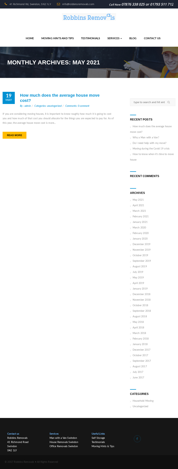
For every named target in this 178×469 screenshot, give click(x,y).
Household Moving (143, 401)
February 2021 (141, 216)
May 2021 (138, 200)
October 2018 (140, 305)
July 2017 (138, 372)
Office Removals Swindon (64, 446)
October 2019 (140, 255)
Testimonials (90, 38)
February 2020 (141, 233)
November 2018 (142, 300)
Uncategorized (140, 406)
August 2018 (140, 316)
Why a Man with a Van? (146, 137)
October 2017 (140, 355)
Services (113, 38)
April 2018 (138, 327)
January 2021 (140, 222)
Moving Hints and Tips (57, 38)
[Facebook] (137, 438)
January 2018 (140, 344)
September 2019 (142, 261)
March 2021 (139, 211)
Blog (133, 38)
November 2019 (142, 250)
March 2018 (139, 333)
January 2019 (140, 289)
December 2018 (142, 294)
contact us (152, 38)
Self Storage (98, 438)
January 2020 (140, 239)
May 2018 (138, 322)
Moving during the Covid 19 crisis (151, 149)
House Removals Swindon (64, 442)
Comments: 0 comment (77, 106)
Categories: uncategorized (48, 106)
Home (30, 38)
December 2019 (142, 244)
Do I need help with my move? (150, 143)
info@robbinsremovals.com (78, 4)
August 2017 (140, 366)
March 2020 (139, 228)
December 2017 (142, 350)
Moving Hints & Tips (103, 446)
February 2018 (141, 339)
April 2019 (138, 283)
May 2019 (138, 278)
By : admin (25, 106)
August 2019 (140, 266)
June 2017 (138, 377)
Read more (14, 135)
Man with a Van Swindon (63, 438)
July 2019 (138, 272)
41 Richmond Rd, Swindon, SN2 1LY (30, 4)
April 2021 (138, 205)
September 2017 (142, 361)
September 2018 (142, 311)
